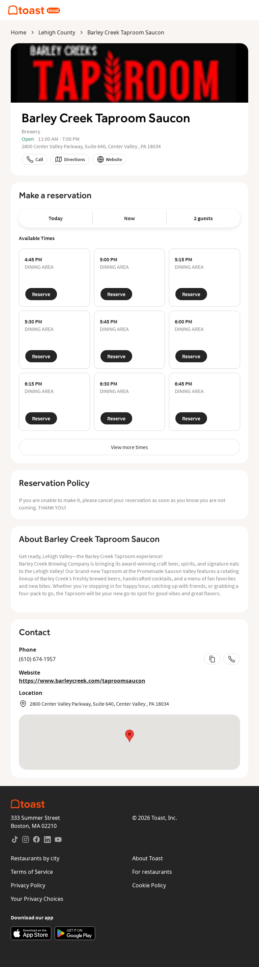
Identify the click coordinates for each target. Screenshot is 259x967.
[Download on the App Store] (31, 933)
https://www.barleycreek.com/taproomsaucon (82, 680)
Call (39, 159)
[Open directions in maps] (129, 742)
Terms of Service (32, 871)
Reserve (41, 294)
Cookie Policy (149, 885)
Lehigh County (56, 32)
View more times (129, 447)
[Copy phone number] (212, 659)
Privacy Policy (28, 885)
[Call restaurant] (231, 659)
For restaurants (152, 871)
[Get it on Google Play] (75, 933)
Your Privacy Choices (37, 899)
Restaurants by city (35, 858)
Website (114, 159)
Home (18, 32)
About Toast (147, 858)
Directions (74, 159)
